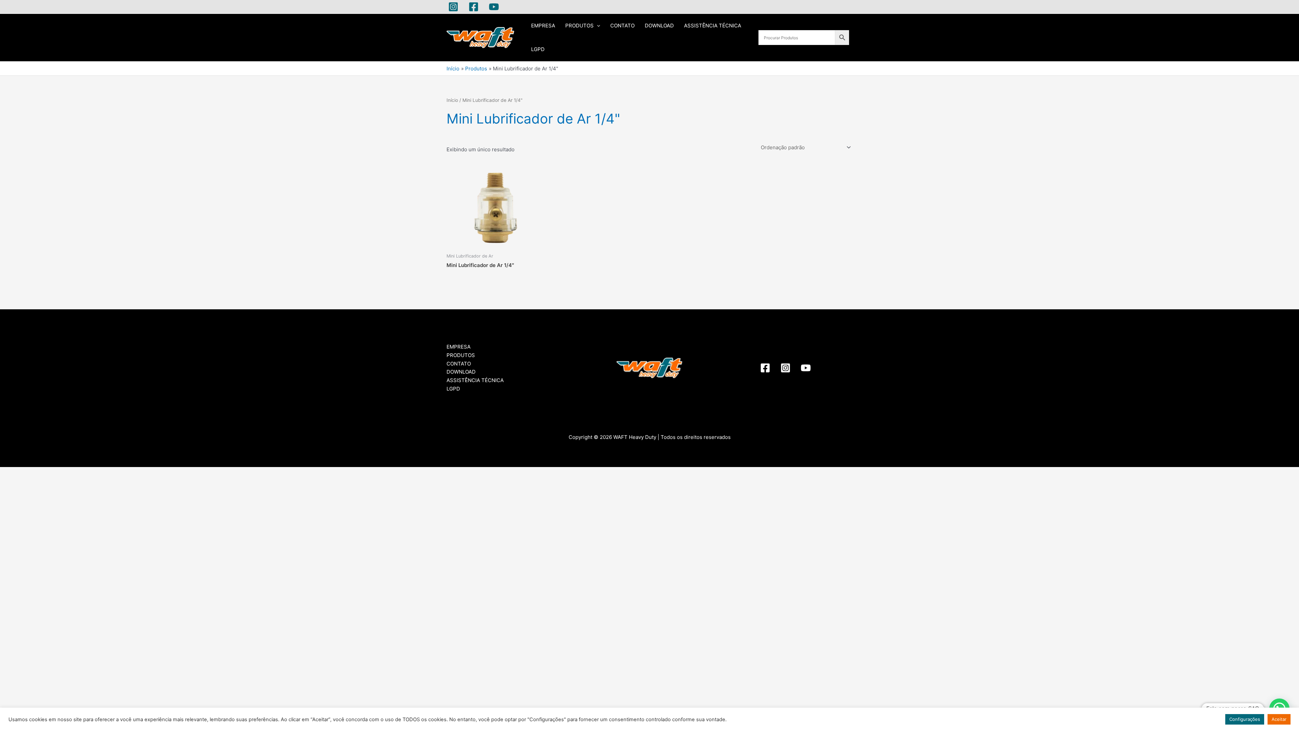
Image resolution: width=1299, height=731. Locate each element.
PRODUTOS (579, 25)
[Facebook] (474, 7)
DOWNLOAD (659, 25)
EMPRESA (543, 25)
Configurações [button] (1244, 719)
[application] (597, 26)
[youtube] (806, 368)
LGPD (538, 49)
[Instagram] (453, 7)
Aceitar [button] (1279, 719)
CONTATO (622, 25)
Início (452, 100)
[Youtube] (494, 7)
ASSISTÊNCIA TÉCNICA (712, 25)
